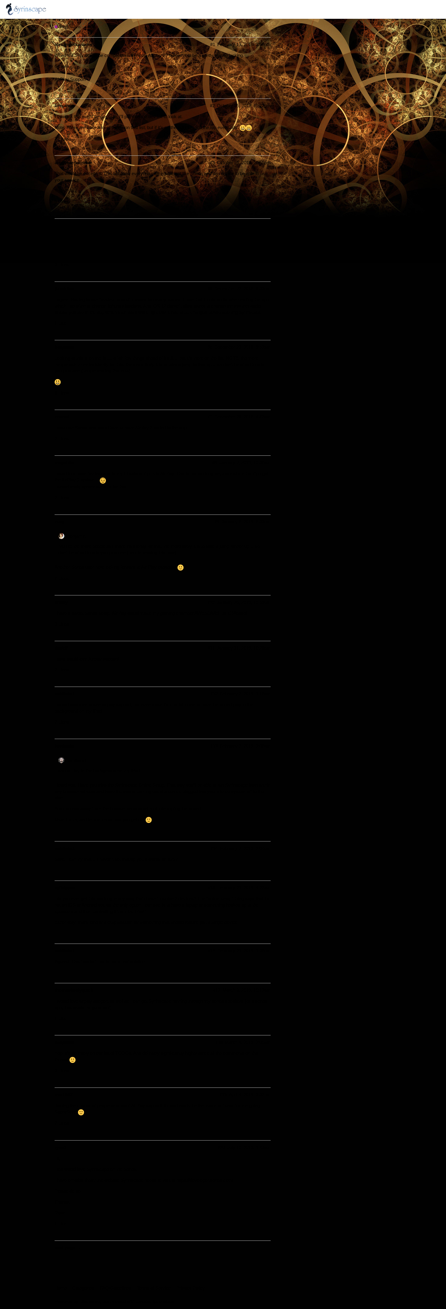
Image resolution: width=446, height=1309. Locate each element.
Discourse (89, 1301)
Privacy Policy (190, 1288)
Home (61, 1288)
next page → (68, 1247)
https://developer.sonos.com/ (204, 1180)
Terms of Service (154, 1288)
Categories (83, 1288)
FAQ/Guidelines (115, 1288)
